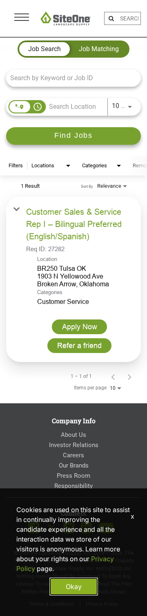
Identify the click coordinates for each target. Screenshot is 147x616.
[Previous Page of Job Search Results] (113, 376)
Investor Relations (73, 445)
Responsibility (73, 486)
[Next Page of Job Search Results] (129, 376)
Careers (73, 455)
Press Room (73, 475)
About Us (73, 434)
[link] (73, 279)
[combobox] (69, 78)
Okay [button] (74, 586)
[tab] (44, 49)
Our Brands (74, 465)
